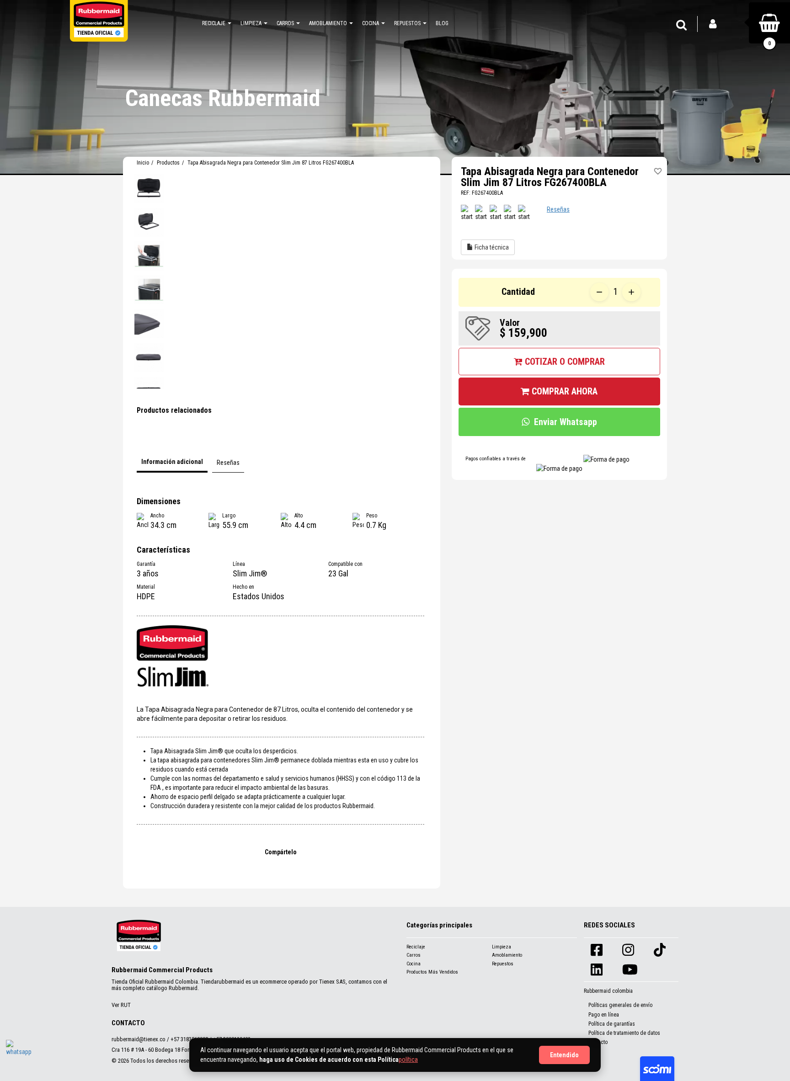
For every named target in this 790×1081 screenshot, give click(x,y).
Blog (442, 23)
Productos (168, 163)
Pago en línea (603, 1015)
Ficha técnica (491, 247)
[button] (216, 22)
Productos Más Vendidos (432, 972)
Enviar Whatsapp (565, 421)
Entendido (564, 1055)
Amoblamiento (507, 955)
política (408, 1059)
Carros (413, 955)
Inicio (143, 163)
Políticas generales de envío (620, 1005)
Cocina (413, 964)
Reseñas (558, 209)
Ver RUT (121, 1004)
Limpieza (501, 947)
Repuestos (502, 964)
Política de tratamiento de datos (624, 1033)
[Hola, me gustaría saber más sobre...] (19, 1053)
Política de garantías (611, 1024)
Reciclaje (415, 947)
